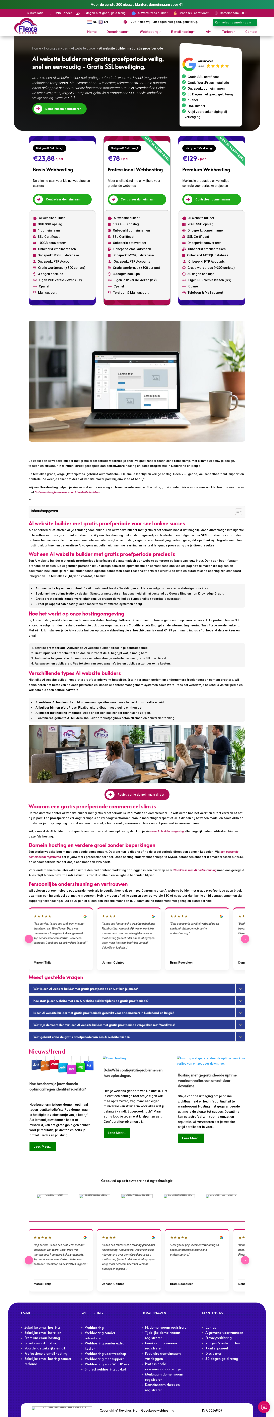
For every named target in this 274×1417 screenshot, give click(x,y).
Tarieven (228, 32)
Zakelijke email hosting (42, 1327)
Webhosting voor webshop (105, 1353)
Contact (251, 32)
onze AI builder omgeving (167, 831)
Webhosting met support (104, 1358)
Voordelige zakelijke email (44, 1348)
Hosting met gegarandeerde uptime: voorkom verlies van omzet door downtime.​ (207, 1080)
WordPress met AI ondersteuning (194, 870)
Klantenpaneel (216, 1348)
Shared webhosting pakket (105, 1369)
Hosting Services (56, 48)
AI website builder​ (83, 48)
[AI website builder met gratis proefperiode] (137, 381)
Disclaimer (213, 1353)
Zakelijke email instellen (42, 1332)
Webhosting (149, 32)
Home (92, 32)
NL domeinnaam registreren (166, 1327)
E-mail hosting (182, 32)
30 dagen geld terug (221, 1358)
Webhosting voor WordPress (107, 1363)
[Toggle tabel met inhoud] (236, 511)
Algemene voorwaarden (224, 1332)
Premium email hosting (42, 1337)
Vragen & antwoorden (222, 1342)
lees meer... (43, 1146)
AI (207, 32)
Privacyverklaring (218, 1337)
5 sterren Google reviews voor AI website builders (67, 492)
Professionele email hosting (45, 1353)
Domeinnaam (117, 32)
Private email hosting (40, 1342)
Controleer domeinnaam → (235, 22)
